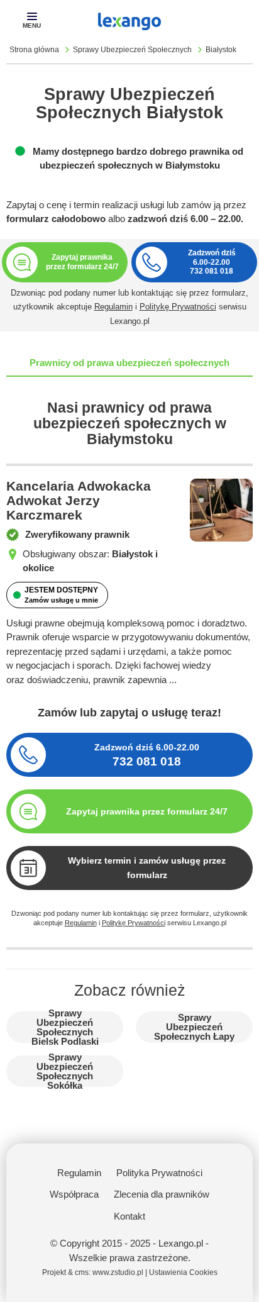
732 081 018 (211, 271)
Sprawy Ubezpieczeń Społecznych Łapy (194, 1027)
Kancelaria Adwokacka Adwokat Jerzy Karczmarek (78, 500)
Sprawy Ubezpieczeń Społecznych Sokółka (64, 1071)
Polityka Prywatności (159, 1172)
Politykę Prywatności (178, 306)
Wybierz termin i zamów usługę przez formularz (147, 867)
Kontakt (129, 1216)
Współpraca (74, 1194)
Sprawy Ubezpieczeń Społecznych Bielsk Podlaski (65, 1027)
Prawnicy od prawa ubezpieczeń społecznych (129, 362)
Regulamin (113, 306)
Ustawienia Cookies (183, 1272)
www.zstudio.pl (117, 1272)
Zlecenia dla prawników (161, 1194)
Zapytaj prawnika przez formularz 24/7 (147, 811)
